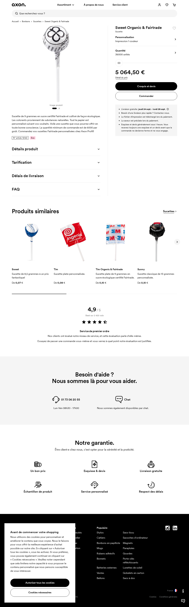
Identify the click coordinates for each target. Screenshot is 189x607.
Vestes (100, 573)
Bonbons (26, 21)
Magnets (128, 543)
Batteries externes (107, 567)
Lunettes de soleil (132, 567)
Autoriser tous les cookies (39, 582)
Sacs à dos (129, 578)
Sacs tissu (128, 532)
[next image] (97, 63)
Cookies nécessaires (39, 592)
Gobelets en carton (133, 573)
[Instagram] (167, 528)
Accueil (15, 21)
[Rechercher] (15, 13)
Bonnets (101, 558)
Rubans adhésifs (106, 553)
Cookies (152, 596)
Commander (146, 96)
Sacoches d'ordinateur (135, 537)
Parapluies (128, 548)
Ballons (101, 578)
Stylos (100, 532)
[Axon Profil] (19, 4)
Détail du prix (121, 77)
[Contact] (183, 590)
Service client (120, 4)
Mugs (100, 548)
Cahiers (101, 537)
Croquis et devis (146, 86)
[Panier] (174, 5)
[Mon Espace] (159, 5)
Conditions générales (168, 596)
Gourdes (127, 553)
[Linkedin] (175, 528)
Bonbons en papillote (108, 543)
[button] (146, 39)
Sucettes (37, 21)
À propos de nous (94, 4)
